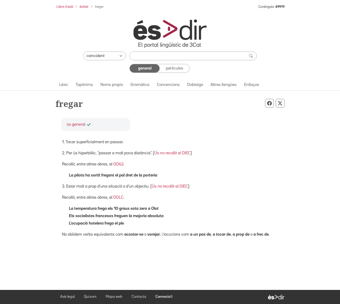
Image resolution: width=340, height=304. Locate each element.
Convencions (168, 85)
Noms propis (111, 85)
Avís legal (67, 296)
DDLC (118, 197)
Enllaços (251, 85)
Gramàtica (139, 85)
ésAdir (84, 6)
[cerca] (251, 56)
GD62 (118, 164)
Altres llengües (223, 85)
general (144, 68)
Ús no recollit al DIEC (172, 153)
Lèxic (63, 85)
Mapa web (114, 296)
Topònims (84, 85)
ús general (76, 124)
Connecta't (164, 296)
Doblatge (195, 85)
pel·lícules (174, 68)
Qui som (90, 296)
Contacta (139, 296)
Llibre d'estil (64, 6)
